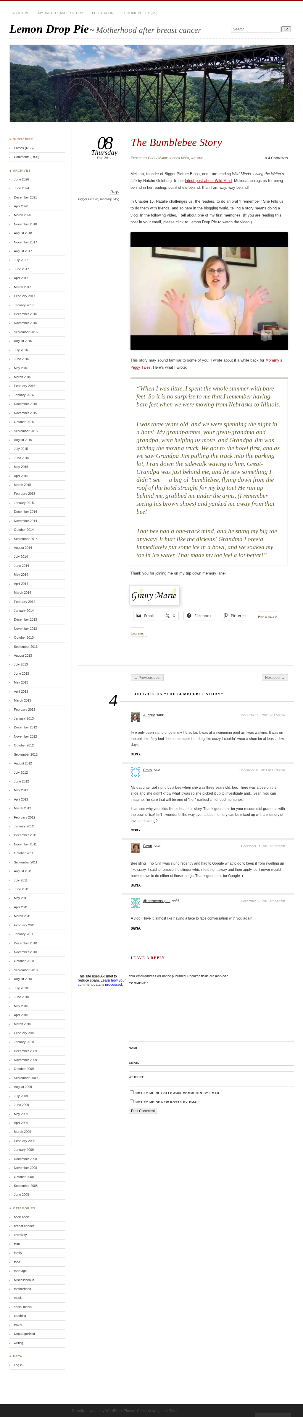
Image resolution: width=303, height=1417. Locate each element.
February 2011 (24, 925)
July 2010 (21, 988)
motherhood (22, 1289)
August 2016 (23, 341)
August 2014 (23, 547)
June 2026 (21, 179)
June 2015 (21, 458)
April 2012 (21, 799)
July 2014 (21, 556)
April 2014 (21, 583)
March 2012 (22, 808)
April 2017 (21, 278)
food (17, 1262)
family (18, 1253)
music (18, 1297)
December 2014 (25, 511)
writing (197, 158)
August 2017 (23, 251)
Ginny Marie (158, 158)
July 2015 (21, 448)
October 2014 (24, 529)
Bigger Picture (88, 199)
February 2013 (24, 709)
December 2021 (25, 197)
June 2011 (21, 889)
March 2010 (22, 1024)
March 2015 (22, 485)
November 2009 (25, 1060)
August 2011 (23, 871)
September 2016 (26, 332)
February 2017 (24, 296)
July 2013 (21, 664)
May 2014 (21, 574)
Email (134, 1062)
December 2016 (25, 314)
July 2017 (21, 260)
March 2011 (22, 916)
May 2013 (21, 682)
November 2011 (25, 844)
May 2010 (21, 1006)
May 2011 (21, 898)
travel (18, 1325)
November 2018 (25, 224)
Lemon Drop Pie (49, 28)
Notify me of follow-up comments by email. (178, 1093)
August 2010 (23, 979)
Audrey (149, 715)
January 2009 (24, 1149)
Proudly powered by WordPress (97, 1411)
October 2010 (24, 961)
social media (23, 1307)
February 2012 (24, 817)
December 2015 (25, 404)
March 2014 (22, 592)
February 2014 (24, 601)
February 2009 (24, 1141)
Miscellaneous (24, 1280)
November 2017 (25, 242)
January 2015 (24, 503)
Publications (103, 13)
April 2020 (21, 206)
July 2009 (21, 1096)
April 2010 (21, 1015)
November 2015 (25, 413)
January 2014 (24, 610)
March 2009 (22, 1131)
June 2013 (21, 673)
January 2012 (24, 826)
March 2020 (22, 215)
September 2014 (26, 539)
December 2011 (25, 835)
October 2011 (23, 853)
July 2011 (21, 880)
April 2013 (21, 691)
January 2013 (24, 718)
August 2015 (23, 440)
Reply (136, 754)
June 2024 (21, 188)
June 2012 (21, 781)
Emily (147, 770)
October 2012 (24, 745)
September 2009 (26, 1078)
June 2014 (21, 565)
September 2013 (26, 646)
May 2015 (21, 466)
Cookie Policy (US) (140, 13)
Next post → (275, 678)
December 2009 (25, 1051)
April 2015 (21, 476)
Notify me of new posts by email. (168, 1102)
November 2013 (25, 628)
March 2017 (22, 287)
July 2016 (21, 350)
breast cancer (24, 1226)
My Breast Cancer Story (60, 13)
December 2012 (25, 727)
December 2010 (25, 943)
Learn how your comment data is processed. (102, 982)
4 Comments (278, 158)
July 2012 (21, 772)
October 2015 (24, 422)
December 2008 (25, 1159)
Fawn (147, 846)
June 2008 (21, 1194)
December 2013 (25, 619)
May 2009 (21, 1114)
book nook (181, 158)
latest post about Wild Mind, (209, 180)
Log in (18, 1365)
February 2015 (24, 493)
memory (106, 199)
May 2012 (21, 790)
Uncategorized (24, 1333)
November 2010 (25, 952)
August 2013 (23, 655)
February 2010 (24, 1033)
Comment (139, 983)
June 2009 (21, 1105)
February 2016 (24, 386)
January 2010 (24, 1042)
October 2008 (24, 1177)
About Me (20, 13)
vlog (116, 199)
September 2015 (26, 431)
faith (17, 1244)
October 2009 (24, 1069)
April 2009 (21, 1123)
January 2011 (23, 934)
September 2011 (25, 862)
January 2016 (24, 395)
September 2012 (26, 754)
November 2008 (25, 1167)
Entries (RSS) (24, 148)
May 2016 (21, 368)
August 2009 (23, 1087)
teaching (20, 1315)
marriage (20, 1271)
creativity (20, 1235)
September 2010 (26, 970)
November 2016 (25, 323)
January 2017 (24, 305)
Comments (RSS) (26, 157)
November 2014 (25, 521)
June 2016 (21, 359)
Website (136, 1077)
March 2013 (22, 700)
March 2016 (22, 377)
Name (133, 1048)
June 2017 (21, 269)
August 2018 (23, 233)
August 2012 (23, 763)
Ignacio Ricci (167, 1411)
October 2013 (24, 637)
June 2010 (21, 997)
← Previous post (147, 678)
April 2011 (21, 907)
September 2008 (26, 1185)
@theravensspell (156, 901)
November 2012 (25, 736)
